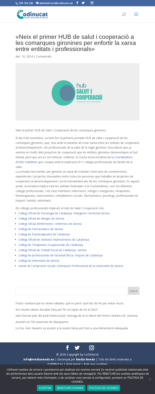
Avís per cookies (95, 364)
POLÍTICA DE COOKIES (103, 388)
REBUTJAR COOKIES (70, 388)
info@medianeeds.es (38, 359)
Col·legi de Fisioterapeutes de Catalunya (44, 234)
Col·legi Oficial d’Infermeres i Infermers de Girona (50, 224)
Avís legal (73, 364)
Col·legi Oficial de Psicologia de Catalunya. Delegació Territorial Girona (63, 213)
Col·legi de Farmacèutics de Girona (40, 229)
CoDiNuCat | (56, 364)
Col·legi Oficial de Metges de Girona (41, 218)
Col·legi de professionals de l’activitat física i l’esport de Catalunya (60, 255)
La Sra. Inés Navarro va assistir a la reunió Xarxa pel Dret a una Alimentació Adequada (72, 328)
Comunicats (44, 56)
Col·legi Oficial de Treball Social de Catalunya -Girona (52, 250)
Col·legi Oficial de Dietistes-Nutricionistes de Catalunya (54, 239)
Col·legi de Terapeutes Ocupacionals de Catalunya (50, 245)
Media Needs (85, 359)
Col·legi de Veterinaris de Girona (38, 260)
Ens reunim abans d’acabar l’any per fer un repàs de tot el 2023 (56, 309)
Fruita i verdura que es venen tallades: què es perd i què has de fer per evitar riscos (70, 303)
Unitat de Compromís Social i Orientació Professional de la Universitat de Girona (70, 266)
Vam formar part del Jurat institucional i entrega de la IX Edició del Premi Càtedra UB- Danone (77, 316)
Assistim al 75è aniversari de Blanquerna (42, 322)
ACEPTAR (45, 388)
